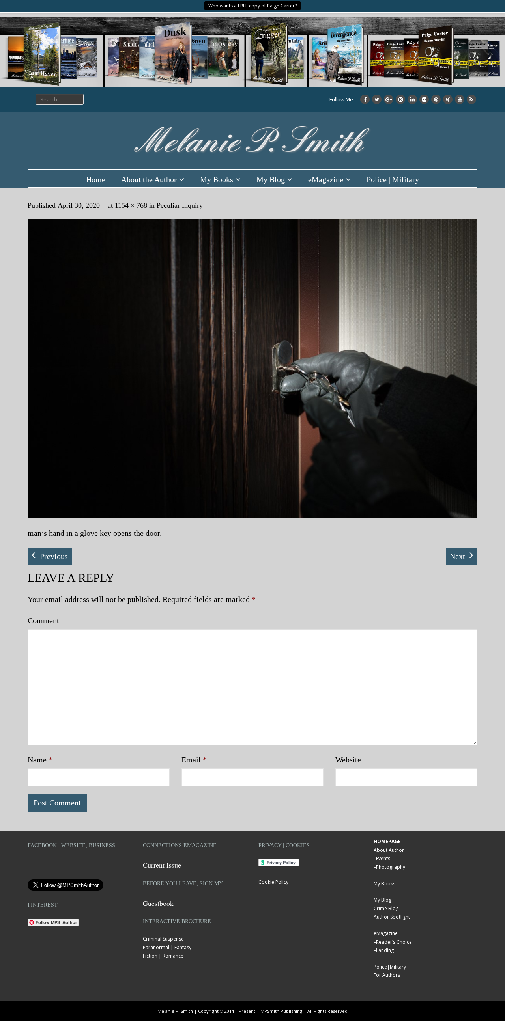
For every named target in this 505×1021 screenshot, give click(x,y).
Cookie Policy (273, 882)
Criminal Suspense (163, 938)
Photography (390, 867)
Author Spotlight (392, 916)
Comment (43, 620)
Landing (385, 950)
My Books (216, 179)
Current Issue (162, 865)
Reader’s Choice (394, 942)
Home (95, 179)
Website (348, 759)
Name (40, 759)
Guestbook (158, 903)
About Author (389, 850)
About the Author (149, 179)
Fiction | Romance (163, 955)
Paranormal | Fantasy (167, 947)
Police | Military (393, 179)
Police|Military (390, 966)
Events (383, 858)
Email (194, 759)
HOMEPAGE (387, 841)
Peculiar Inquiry (180, 205)
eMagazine (325, 179)
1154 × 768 (131, 205)
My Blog (270, 179)
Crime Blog (386, 908)
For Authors (387, 975)
